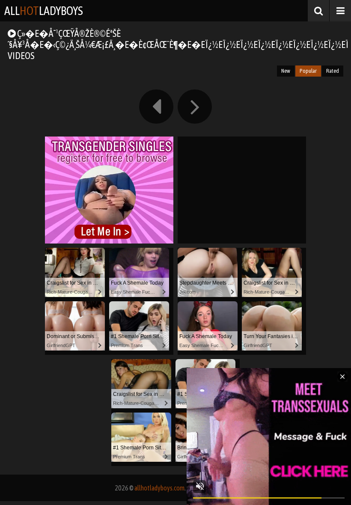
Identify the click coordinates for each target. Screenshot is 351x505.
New (285, 71)
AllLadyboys (43, 11)
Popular (308, 71)
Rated (332, 71)
